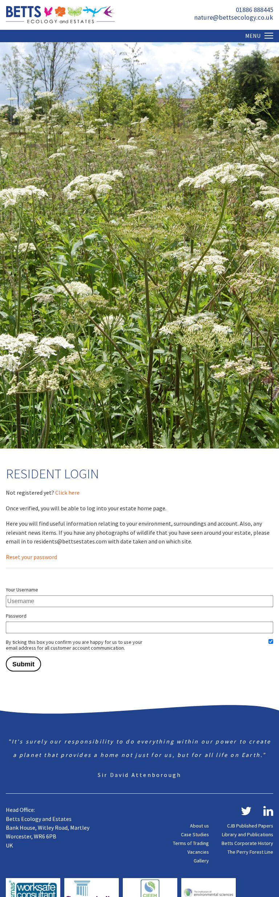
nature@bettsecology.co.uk (233, 17)
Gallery (201, 861)
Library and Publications (247, 834)
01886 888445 (254, 9)
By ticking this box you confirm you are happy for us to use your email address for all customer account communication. (74, 645)
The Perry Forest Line (250, 852)
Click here (67, 492)
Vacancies (198, 852)
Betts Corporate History (247, 843)
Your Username (22, 590)
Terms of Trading (191, 843)
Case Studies (195, 834)
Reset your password (31, 557)
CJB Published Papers (250, 826)
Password (16, 616)
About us (199, 826)
